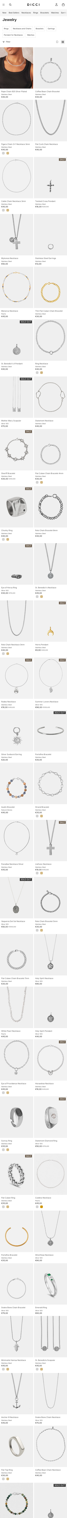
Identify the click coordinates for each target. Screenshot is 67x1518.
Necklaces (26, 13)
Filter (8, 42)
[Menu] (3, 4)
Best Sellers (14, 13)
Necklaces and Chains (22, 29)
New (4, 13)
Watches (55, 13)
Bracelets (44, 13)
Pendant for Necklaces (13, 35)
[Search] (10, 4)
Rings (35, 13)
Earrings (51, 29)
